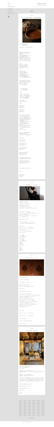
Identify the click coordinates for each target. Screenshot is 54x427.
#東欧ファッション (21, 250)
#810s (20, 392)
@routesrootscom (21, 145)
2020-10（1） (38, 413)
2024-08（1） (38, 404)
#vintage (20, 242)
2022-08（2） (34, 409)
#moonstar (20, 393)
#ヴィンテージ (21, 245)
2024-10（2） (29, 404)
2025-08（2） (38, 401)
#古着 (20, 247)
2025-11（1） (29, 401)
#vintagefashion (21, 244)
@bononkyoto (29, 366)
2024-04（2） (25, 406)
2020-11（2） (34, 413)
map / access (10, 11)
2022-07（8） (38, 409)
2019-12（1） (38, 415)
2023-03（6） (20, 409)
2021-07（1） (29, 412)
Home (9, 3)
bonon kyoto (42, 4)
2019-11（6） (43, 415)
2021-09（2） (20, 412)
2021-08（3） (25, 412)
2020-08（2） (43, 413)
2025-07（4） (43, 401)
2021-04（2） (43, 412)
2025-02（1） (38, 403)
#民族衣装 (20, 243)
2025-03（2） (34, 403)
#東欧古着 (20, 249)
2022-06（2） (43, 409)
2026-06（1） (29, 400)
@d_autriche (21, 176)
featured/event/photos (12, 6)
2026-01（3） (25, 401)
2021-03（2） (20, 413)
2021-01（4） (25, 413)
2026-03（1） (43, 400)
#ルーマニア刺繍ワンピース (23, 241)
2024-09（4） (34, 404)
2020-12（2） (29, 413)
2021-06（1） (34, 412)
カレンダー (10, 8)
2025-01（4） (43, 403)
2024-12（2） (20, 404)
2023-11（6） (43, 406)
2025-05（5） (25, 403)
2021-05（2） (38, 412)
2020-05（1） (29, 415)
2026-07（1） (25, 400)
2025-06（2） (20, 403)
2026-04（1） (38, 400)
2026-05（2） (34, 400)
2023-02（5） (25, 409)
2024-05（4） (20, 406)
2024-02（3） (34, 406)
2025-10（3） (34, 401)
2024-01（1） (38, 406)
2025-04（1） (29, 403)
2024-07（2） (43, 404)
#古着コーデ (21, 248)
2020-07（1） (20, 415)
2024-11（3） (25, 404)
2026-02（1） (20, 401)
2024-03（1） (29, 406)
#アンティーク (21, 246)
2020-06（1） (25, 415)
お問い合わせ (11, 9)
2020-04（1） (34, 415)
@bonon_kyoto (21, 64)
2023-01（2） (29, 409)
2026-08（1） (20, 400)
